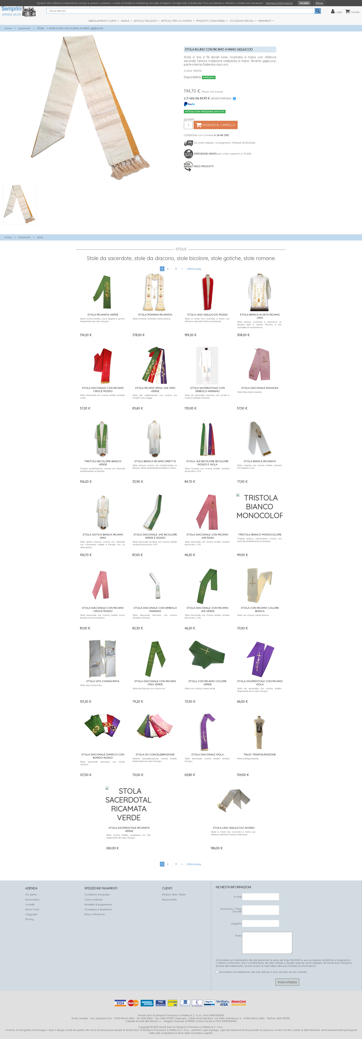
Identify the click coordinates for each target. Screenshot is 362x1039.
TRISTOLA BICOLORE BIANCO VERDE (102, 462)
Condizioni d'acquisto (97, 894)
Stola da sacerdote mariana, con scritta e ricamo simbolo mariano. (207, 396)
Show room (32, 909)
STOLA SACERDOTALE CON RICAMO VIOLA (260, 682)
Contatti (30, 904)
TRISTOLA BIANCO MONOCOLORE (259, 534)
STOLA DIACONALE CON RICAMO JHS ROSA (207, 536)
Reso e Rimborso (94, 914)
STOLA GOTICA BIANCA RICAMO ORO (103, 536)
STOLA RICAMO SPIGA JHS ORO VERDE (155, 389)
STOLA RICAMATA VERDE (102, 314)
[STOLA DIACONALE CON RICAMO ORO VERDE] (154, 658)
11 (176, 268)
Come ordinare (93, 899)
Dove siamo (32, 899)
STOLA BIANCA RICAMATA (260, 461)
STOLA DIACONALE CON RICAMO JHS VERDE (207, 609)
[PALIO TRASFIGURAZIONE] (259, 731)
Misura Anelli (169, 899)
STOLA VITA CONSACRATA (102, 681)
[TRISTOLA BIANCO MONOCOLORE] (259, 505)
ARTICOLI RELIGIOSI (145, 20)
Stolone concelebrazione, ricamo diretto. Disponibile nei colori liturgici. (155, 760)
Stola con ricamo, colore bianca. (253, 615)
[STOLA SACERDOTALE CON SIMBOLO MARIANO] (207, 364)
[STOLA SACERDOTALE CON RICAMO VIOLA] (259, 658)
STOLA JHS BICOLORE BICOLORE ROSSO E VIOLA (207, 462)
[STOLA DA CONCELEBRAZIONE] (155, 725)
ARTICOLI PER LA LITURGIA (177, 20)
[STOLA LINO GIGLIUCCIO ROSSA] (207, 291)
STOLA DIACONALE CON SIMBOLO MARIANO (155, 609)
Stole (40, 28)
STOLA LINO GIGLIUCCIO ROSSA (207, 314)
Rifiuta (319, 3)
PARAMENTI (265, 20)
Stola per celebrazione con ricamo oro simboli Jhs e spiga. (155, 396)
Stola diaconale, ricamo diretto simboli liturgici (207, 760)
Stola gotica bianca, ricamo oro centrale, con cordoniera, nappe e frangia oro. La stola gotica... (102, 544)
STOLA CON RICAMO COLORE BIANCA (260, 609)
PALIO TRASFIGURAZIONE (260, 754)
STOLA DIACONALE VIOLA (207, 754)
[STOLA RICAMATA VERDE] (102, 291)
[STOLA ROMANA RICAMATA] (155, 291)
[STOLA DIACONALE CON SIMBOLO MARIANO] (155, 584)
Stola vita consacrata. (91, 685)
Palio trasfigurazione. (248, 758)
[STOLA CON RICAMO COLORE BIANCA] (259, 584)
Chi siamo (31, 894)
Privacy (29, 919)
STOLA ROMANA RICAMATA (155, 314)
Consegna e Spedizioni (98, 909)
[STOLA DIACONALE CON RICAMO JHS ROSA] (207, 511)
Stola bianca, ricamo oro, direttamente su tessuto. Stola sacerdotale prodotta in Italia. (155, 466)
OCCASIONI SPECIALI (242, 20)
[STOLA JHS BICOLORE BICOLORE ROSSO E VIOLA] (207, 438)
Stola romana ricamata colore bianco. (152, 318)
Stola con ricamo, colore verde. (200, 688)
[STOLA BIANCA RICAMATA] (259, 438)
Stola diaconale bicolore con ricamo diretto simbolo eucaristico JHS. (155, 543)
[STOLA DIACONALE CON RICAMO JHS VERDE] (207, 584)
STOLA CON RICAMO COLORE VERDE (207, 682)
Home (8, 28)
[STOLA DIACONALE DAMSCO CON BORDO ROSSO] (102, 725)
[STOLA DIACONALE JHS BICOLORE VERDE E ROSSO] (155, 511)
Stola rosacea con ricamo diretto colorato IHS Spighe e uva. (259, 466)
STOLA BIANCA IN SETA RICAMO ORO (260, 316)
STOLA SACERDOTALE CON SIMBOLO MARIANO (207, 389)
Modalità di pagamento (98, 904)
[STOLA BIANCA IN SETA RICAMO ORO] (259, 291)
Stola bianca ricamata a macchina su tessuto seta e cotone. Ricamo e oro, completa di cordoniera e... (259, 324)
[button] (90, 226)
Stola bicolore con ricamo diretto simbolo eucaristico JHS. (207, 469)
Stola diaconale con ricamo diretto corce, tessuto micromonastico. (102, 616)
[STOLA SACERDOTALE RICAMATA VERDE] (129, 803)
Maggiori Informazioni (279, 3)
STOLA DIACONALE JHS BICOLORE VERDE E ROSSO (155, 536)
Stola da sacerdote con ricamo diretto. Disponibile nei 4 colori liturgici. (259, 689)
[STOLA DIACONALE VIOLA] (207, 731)
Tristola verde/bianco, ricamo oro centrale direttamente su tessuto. (102, 469)
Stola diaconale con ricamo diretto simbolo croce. (102, 396)
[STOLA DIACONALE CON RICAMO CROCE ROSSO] (102, 364)
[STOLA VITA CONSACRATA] (102, 658)
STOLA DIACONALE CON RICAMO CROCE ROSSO (103, 389)
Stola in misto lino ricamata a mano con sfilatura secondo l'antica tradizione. (207, 320)
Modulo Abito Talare (174, 894)
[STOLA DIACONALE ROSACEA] (259, 364)
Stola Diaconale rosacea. (249, 391)
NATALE (125, 20)
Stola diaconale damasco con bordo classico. (102, 763)
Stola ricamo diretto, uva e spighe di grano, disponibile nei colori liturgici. (102, 320)
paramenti (24, 28)
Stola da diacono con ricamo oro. (149, 688)
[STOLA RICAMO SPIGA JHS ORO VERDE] (155, 364)
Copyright (31, 914)
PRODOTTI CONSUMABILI (211, 20)
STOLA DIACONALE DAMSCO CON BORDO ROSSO (102, 756)
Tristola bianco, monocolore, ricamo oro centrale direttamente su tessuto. (259, 540)
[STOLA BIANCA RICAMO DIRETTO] (154, 438)
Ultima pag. (194, 268)
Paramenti (24, 237)
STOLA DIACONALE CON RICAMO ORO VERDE (155, 682)
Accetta (304, 3)
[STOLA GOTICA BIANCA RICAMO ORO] (102, 511)
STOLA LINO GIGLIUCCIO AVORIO (234, 827)
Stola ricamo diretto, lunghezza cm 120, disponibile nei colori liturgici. (128, 836)
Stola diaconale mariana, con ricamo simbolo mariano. (155, 616)
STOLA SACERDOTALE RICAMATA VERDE (129, 829)
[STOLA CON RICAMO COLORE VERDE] (207, 654)
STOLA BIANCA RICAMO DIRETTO (155, 461)
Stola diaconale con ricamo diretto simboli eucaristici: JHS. (207, 543)
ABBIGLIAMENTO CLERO (102, 20)
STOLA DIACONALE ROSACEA (259, 388)
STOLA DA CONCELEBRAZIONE (155, 754)
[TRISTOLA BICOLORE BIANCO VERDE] (102, 438)
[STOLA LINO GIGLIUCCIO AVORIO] (233, 800)
